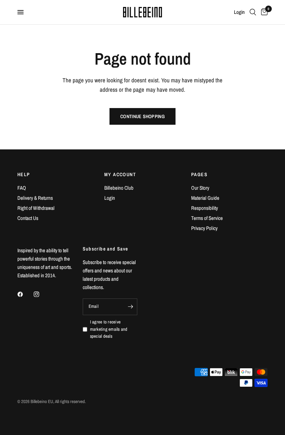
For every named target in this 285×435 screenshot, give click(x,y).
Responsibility (204, 208)
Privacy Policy (204, 228)
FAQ (21, 187)
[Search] (253, 12)
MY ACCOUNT (120, 174)
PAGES (199, 174)
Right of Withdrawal (36, 208)
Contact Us (27, 218)
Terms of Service (207, 218)
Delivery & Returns (35, 198)
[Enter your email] (130, 306)
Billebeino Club (118, 187)
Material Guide (205, 198)
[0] (263, 12)
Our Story (200, 187)
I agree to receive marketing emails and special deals (109, 329)
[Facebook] (25, 294)
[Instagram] (41, 294)
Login (109, 198)
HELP (23, 174)
